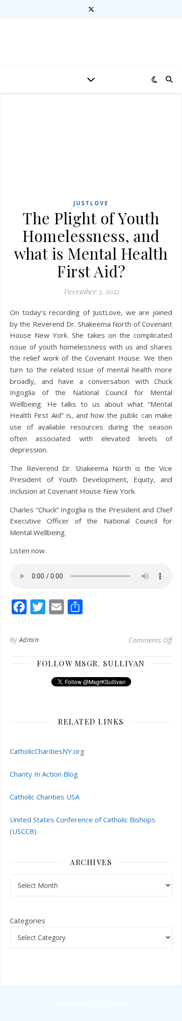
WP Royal (113, 1003)
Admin (29, 639)
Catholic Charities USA (44, 796)
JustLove (91, 203)
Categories (27, 920)
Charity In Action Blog (44, 774)
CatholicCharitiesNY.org (47, 751)
